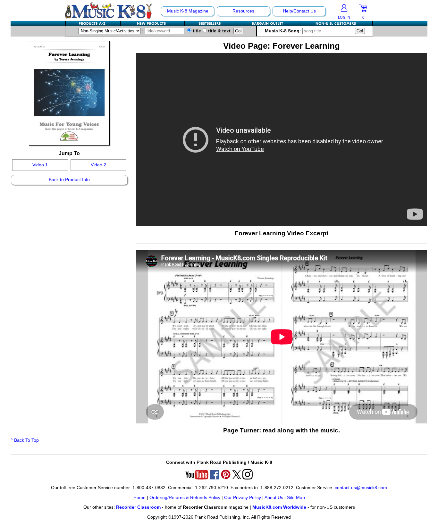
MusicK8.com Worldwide (279, 507)
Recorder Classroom (138, 507)
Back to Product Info (69, 179)
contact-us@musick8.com (361, 487)
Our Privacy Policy (242, 497)
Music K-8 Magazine (187, 11)
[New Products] (153, 23)
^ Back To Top (25, 440)
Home (139, 497)
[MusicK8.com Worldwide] (336, 23)
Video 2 (98, 165)
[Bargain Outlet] (268, 23)
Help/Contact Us (299, 11)
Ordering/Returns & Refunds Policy (184, 497)
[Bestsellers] (211, 23)
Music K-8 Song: (283, 31)
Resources (243, 11)
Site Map (296, 497)
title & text (219, 31)
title (196, 31)
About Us (274, 497)
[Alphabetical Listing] (93, 23)
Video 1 (40, 165)
